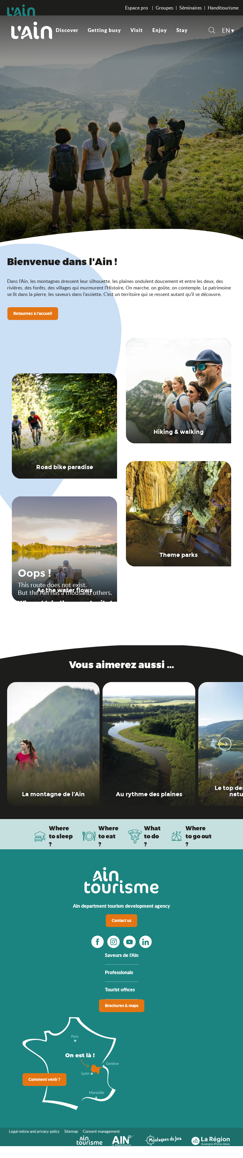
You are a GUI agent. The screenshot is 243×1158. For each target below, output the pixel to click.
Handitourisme (223, 7)
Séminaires (190, 7)
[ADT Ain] (31, 30)
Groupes (164, 7)
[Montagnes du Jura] (163, 1139)
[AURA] (210, 1139)
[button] (211, 31)
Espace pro (137, 7)
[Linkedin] (145, 941)
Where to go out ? (199, 836)
